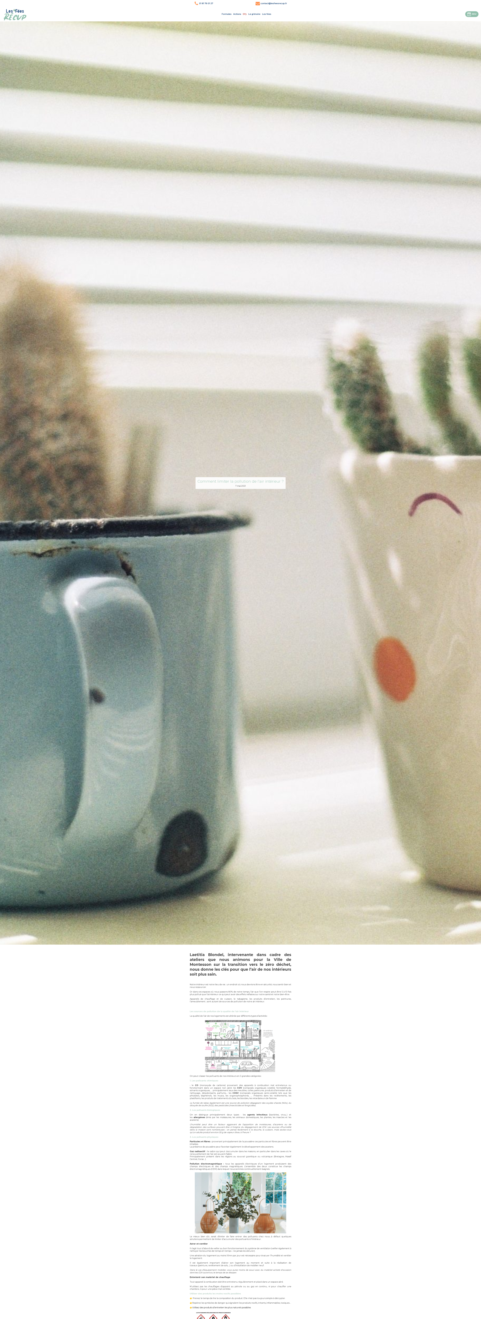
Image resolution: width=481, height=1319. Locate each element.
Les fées (266, 14)
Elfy (245, 14)
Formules (226, 14)
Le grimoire (254, 14)
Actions (237, 14)
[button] (471, 14)
